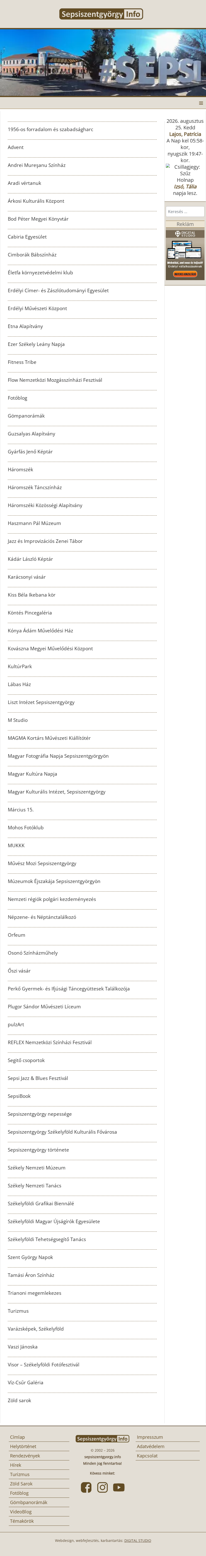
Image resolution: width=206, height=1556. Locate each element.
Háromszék (20, 469)
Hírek (15, 1465)
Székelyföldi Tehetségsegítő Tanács (47, 1239)
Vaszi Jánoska (23, 1346)
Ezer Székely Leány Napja (36, 344)
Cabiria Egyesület (27, 236)
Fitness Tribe (22, 362)
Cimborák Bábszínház (32, 254)
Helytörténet (23, 1446)
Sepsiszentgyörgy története (38, 1150)
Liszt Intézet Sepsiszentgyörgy (41, 702)
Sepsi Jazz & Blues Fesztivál (38, 1078)
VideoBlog (21, 1512)
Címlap (17, 1437)
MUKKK (16, 845)
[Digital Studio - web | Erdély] (185, 253)
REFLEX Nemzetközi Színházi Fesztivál (50, 1042)
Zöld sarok (19, 1400)
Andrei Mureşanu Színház (37, 165)
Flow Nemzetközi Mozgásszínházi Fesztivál (55, 380)
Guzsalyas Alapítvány (31, 433)
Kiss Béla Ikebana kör (32, 595)
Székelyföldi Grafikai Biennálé (41, 1203)
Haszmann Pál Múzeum (34, 523)
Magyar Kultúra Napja (32, 774)
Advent (16, 147)
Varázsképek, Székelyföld (36, 1329)
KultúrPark (20, 666)
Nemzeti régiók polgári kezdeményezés (52, 899)
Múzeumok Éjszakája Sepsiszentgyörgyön (54, 881)
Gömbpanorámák (28, 1502)
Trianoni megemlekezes (34, 1293)
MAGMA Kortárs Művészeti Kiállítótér (49, 738)
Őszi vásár (19, 970)
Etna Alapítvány (25, 326)
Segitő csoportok (26, 1060)
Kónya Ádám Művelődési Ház (40, 630)
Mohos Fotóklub (26, 827)
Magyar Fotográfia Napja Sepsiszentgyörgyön (58, 756)
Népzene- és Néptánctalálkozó (42, 917)
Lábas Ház (19, 684)
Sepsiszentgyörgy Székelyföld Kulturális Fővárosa (62, 1132)
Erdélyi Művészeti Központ (37, 308)
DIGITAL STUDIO (137, 1540)
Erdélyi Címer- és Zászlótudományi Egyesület (58, 290)
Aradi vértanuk (24, 183)
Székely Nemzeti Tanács (34, 1185)
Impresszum (150, 1437)
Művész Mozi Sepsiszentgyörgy (42, 863)
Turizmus (18, 1311)
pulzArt (16, 1024)
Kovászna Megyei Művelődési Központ (50, 648)
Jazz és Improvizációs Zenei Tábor (45, 541)
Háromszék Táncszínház (35, 487)
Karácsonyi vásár (27, 577)
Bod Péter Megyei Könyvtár (38, 219)
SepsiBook (19, 1096)
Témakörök (22, 1521)
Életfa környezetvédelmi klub (40, 272)
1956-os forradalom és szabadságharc (50, 129)
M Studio (18, 720)
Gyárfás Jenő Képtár (30, 451)
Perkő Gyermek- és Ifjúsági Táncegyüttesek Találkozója (69, 988)
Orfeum (16, 935)
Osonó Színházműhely (33, 953)
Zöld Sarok (21, 1484)
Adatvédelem (151, 1446)
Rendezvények (25, 1456)
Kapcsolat (147, 1456)
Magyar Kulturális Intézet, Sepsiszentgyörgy (57, 791)
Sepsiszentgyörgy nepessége (40, 1114)
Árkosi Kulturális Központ (36, 201)
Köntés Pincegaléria (30, 612)
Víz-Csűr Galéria (25, 1382)
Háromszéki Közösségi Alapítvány (45, 505)
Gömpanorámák (26, 416)
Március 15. (21, 809)
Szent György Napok (30, 1257)
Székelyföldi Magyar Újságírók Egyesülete (54, 1221)
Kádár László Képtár (30, 559)
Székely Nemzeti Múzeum (37, 1167)
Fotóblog (17, 398)
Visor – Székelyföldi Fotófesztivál (43, 1364)
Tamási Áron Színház (31, 1275)
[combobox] (185, 211)
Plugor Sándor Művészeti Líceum (44, 1006)
